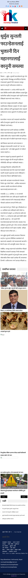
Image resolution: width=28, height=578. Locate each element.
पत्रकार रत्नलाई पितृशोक (24, 497)
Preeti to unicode (14, 4)
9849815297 (14, 576)
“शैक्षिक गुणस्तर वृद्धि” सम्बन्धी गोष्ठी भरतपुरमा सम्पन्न (13, 288)
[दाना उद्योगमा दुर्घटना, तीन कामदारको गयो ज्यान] (14, 464)
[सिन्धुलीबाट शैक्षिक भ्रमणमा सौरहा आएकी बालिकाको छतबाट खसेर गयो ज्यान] (14, 392)
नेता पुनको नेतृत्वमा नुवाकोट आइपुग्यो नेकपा (10, 508)
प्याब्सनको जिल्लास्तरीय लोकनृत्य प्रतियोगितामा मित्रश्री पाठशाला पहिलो (5, 497)
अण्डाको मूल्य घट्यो (5, 331)
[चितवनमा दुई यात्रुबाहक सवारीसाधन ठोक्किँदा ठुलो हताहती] (14, 481)
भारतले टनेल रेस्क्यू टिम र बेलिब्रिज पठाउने (10, 512)
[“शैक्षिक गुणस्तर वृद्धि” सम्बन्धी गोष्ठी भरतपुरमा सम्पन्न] (14, 279)
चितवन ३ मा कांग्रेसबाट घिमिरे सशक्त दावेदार (11, 310)
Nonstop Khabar (15, 72)
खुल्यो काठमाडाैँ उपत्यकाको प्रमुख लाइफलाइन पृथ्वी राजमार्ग (13, 515)
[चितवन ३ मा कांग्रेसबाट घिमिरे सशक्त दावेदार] (14, 299)
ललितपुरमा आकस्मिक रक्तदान (8, 519)
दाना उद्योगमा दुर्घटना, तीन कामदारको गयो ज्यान (12, 472)
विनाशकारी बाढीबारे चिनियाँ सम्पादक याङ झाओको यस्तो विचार (13, 505)
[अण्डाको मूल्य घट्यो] (14, 321)
